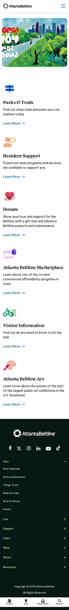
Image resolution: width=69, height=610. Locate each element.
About (7, 557)
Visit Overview (11, 468)
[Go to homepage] (17, 6)
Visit (6, 461)
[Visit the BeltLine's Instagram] (29, 448)
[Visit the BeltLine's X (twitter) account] (19, 448)
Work (6, 547)
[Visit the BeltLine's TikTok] (58, 448)
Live (5, 519)
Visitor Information (14, 477)
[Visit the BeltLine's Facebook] (10, 448)
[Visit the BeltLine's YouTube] (48, 449)
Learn (6, 538)
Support (8, 528)
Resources (9, 567)
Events (7, 509)
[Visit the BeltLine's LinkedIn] (38, 448)
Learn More (11, 123)
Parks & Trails (11, 493)
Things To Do (10, 485)
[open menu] (63, 6)
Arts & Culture (11, 501)
